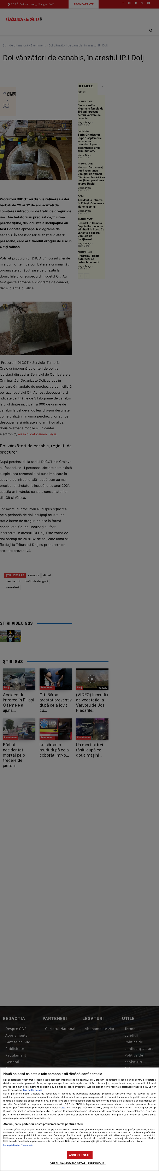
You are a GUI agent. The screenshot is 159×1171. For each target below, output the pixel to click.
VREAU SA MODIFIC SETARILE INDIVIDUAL (78, 1163)
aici (63, 1107)
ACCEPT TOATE (79, 1155)
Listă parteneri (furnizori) (18, 1145)
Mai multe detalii (32, 1090)
